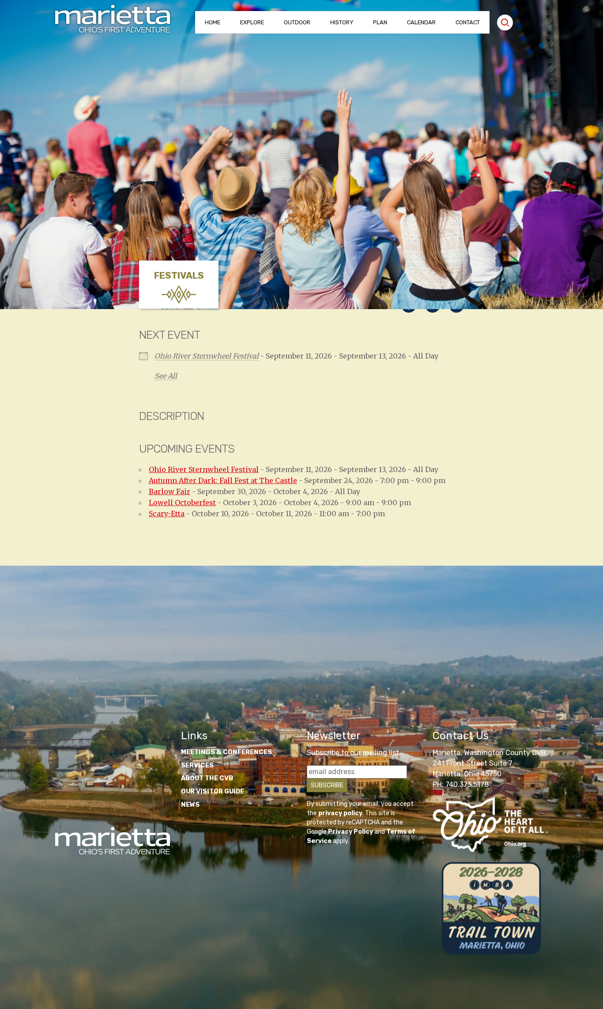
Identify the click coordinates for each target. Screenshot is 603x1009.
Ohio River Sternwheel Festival (207, 355)
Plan (380, 22)
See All (166, 375)
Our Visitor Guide (212, 791)
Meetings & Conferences (226, 752)
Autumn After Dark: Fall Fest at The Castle (223, 480)
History (342, 22)
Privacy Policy (350, 831)
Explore (252, 22)
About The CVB (207, 778)
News (190, 805)
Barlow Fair (169, 491)
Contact (468, 22)
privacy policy (340, 813)
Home (212, 22)
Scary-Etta (167, 513)
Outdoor (297, 22)
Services (197, 765)
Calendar (421, 22)
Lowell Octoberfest (182, 502)
